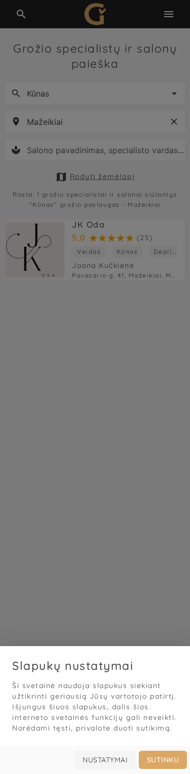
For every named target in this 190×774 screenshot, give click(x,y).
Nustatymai (105, 759)
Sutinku (163, 759)
